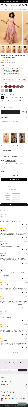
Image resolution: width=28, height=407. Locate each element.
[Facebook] (2, 392)
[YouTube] (11, 392)
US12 (3, 100)
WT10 (11, 79)
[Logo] (14, 5)
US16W (19, 100)
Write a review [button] (14, 205)
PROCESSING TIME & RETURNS (9, 121)
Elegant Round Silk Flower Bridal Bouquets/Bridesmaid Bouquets (14, 167)
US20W (9, 104)
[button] (4, 60)
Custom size (11, 107)
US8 (16, 97)
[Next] (26, 138)
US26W (3, 107)
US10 (21, 97)
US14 (8, 100)
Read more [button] (18, 221)
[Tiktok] (14, 392)
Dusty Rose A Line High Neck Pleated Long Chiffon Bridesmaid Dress (14, 149)
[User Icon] (23, 5)
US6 (12, 97)
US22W (16, 104)
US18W (3, 104)
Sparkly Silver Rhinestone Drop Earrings (11, 163)
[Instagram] (5, 392)
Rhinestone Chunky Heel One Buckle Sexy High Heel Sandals (14, 157)
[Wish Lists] (23, 112)
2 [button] (13, 352)
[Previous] (2, 138)
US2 (3, 97)
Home (2, 9)
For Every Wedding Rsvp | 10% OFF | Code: (15, 1)
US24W (22, 104)
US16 (13, 100)
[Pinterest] (8, 392)
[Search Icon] (7, 5)
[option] (11, 28)
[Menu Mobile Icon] (2, 5)
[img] (3, 214)
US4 (7, 97)
